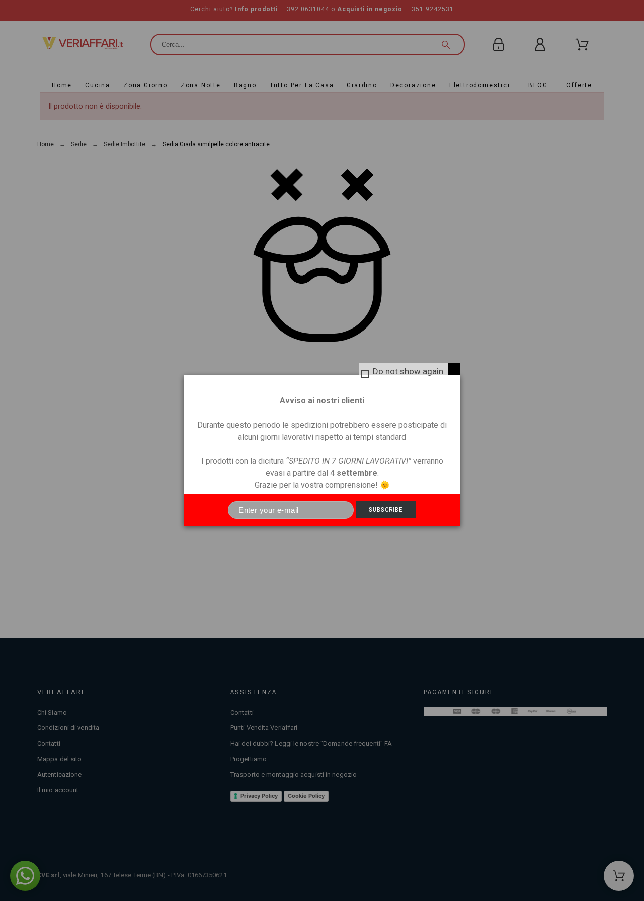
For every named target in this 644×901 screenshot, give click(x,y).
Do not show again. (409, 371)
